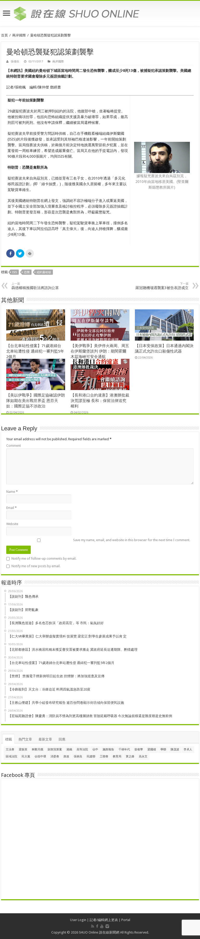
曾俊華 (138, 749)
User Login (78, 920)
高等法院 (82, 749)
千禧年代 (124, 749)
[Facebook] (97, 926)
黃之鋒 (130, 756)
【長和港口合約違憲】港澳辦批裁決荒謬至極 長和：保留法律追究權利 (100, 400)
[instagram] (107, 926)
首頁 (4, 35)
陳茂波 (175, 749)
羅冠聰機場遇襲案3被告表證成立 (162, 286)
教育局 (117, 756)
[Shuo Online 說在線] (100, 13)
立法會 (10, 749)
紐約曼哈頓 (44, 272)
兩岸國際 (19, 35)
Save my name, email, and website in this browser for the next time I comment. (131, 540)
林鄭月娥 (37, 749)
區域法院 (11, 756)
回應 (62, 739)
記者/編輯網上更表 (104, 920)
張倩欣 (15, 61)
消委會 (55, 756)
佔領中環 (40, 756)
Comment (13, 446)
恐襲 (27, 272)
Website (12, 524)
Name (12, 492)
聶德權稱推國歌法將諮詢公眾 (35, 286)
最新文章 (45, 739)
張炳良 (78, 756)
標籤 (8, 739)
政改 (66, 756)
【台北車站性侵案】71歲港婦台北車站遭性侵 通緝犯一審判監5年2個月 (35, 351)
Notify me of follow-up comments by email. (43, 558)
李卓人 (188, 749)
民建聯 (91, 756)
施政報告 (108, 749)
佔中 (95, 749)
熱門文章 (25, 739)
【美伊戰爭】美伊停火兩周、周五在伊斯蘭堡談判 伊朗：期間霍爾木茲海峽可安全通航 (100, 351)
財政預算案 (55, 749)
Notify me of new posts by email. (35, 566)
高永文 (143, 756)
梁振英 (23, 749)
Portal (125, 920)
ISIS (14, 272)
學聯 (163, 749)
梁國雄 (151, 749)
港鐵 (69, 749)
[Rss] (93, 926)
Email (11, 508)
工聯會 (104, 756)
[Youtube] (102, 926)
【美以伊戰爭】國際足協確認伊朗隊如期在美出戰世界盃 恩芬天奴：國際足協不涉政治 (35, 400)
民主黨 (26, 756)
